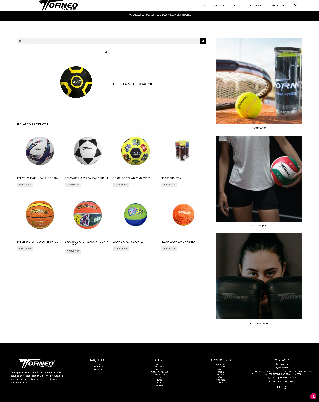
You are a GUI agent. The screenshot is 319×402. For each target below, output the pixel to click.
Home (131, 15)
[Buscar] (203, 41)
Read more (25, 185)
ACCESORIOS (256, 5)
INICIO (206, 5)
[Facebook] (279, 387)
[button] (295, 5)
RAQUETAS (219, 5)
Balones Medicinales (157, 15)
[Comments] (313, 396)
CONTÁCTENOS (278, 5)
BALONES (237, 5)
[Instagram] (285, 387)
